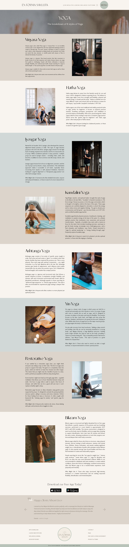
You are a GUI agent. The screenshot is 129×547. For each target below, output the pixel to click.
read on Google (43, 518)
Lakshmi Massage (88, 506)
